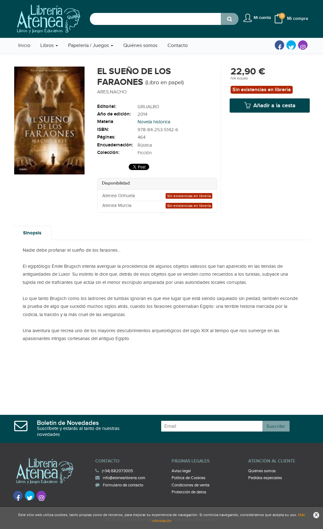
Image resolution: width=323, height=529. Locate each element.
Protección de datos (189, 492)
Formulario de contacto (123, 485)
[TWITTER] (291, 45)
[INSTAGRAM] (303, 45)
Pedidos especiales (265, 477)
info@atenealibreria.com (124, 477)
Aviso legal (181, 470)
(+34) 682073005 (117, 470)
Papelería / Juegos (89, 46)
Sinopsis (32, 233)
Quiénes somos (262, 470)
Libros (47, 46)
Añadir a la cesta (274, 105)
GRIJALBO (148, 106)
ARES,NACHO (111, 92)
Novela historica (154, 122)
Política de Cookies (188, 477)
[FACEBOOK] (279, 45)
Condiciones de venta (190, 485)
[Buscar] (229, 19)
